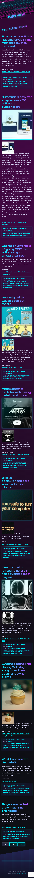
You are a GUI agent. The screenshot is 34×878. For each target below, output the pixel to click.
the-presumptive (24, 747)
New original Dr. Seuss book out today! (13, 300)
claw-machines (26, 835)
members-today (13, 83)
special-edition (7, 838)
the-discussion (15, 747)
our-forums (13, 465)
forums (11, 377)
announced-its (11, 232)
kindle (20, 81)
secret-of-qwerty (24, 283)
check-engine (6, 234)
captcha (9, 462)
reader (10, 79)
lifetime (10, 745)
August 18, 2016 (7, 228)
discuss (25, 553)
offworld (23, 282)
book (8, 375)
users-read (14, 87)
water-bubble (14, 653)
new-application (7, 235)
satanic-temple (17, 377)
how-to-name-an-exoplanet (22, 650)
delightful (27, 375)
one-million (20, 83)
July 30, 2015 (6, 278)
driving (20, 234)
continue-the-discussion (17, 375)
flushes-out (6, 650)
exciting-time (26, 234)
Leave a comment (23, 78)
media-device (17, 282)
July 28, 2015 (6, 740)
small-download (7, 285)
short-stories (19, 85)
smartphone (6, 378)
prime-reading (10, 85)
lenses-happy (6, 652)
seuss (23, 377)
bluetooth (18, 835)
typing (10, 287)
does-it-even (14, 234)
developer (5, 377)
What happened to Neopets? (9, 781)
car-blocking (23, 552)
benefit (9, 81)
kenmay (15, 78)
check (28, 232)
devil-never (15, 464)
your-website (13, 467)
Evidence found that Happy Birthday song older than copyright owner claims (16, 670)
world (14, 794)
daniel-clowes (7, 836)
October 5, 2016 (7, 78)
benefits (24, 232)
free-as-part (14, 81)
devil (10, 464)
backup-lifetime (11, 835)
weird (20, 653)
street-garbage (24, 790)
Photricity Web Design (21, 873)
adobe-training (11, 743)
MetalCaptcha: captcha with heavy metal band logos (16, 392)
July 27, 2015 (6, 785)
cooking (23, 648)
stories (12, 378)
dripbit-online (15, 836)
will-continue (24, 235)
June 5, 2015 (6, 831)
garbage (27, 788)
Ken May (17, 16)
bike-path (17, 552)
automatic (18, 232)
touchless (22, 792)
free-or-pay (10, 282)
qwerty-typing (15, 283)
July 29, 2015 (6, 371)
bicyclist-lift (10, 552)
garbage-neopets (7, 790)
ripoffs (26, 836)
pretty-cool (14, 652)
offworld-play (7, 283)
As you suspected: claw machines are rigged (15, 807)
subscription (6, 87)
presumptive (15, 745)
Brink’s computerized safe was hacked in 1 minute (15, 544)
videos (5, 749)
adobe (8, 788)
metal (7, 465)
